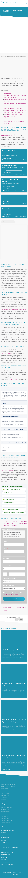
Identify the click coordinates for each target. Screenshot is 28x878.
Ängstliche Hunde (6, 807)
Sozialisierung (13, 379)
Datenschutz (14, 874)
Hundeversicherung (7, 470)
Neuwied (14, 523)
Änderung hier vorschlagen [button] (8, 529)
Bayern (3, 832)
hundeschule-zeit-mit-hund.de (11, 155)
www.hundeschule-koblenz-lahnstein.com (14, 170)
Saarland (4, 857)
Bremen (3, 840)
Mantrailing (5, 795)
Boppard (14, 525)
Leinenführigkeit (6, 793)
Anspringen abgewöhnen (8, 784)
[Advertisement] (14, 36)
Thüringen (4, 867)
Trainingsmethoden (7, 135)
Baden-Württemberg (7, 830)
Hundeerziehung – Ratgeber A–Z (12, 489)
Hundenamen (5, 816)
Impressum (21, 872)
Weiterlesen (4, 660)
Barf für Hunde (6, 809)
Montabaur (23, 523)
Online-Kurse (7, 496)
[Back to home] (9, 3)
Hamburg (4, 842)
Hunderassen (5, 818)
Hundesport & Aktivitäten (11, 509)
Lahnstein (7, 521)
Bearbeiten (23, 159)
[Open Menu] (26, 3)
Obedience (4, 797)
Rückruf (3, 799)
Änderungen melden (14, 598)
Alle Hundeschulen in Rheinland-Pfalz (14, 512)
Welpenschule (15, 80)
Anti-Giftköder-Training (8, 786)
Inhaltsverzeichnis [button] (4, 90)
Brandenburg (5, 837)
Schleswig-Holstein (7, 864)
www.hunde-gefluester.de (10, 186)
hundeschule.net (11, 872)
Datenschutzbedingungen (11, 594)
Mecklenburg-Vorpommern (9, 847)
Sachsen (3, 859)
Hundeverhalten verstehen (13, 282)
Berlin (3, 835)
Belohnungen (5, 811)
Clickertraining (6, 791)
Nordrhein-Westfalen (7, 852)
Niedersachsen (5, 850)
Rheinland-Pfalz (6, 854)
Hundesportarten (15, 336)
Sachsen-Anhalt (6, 862)
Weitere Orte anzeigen (8, 221)
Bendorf (14, 521)
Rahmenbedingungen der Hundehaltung (13, 309)
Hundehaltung (5, 814)
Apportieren (4, 788)
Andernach (23, 521)
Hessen (3, 845)
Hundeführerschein (7, 353)
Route (16, 159)
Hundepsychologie (9, 506)
